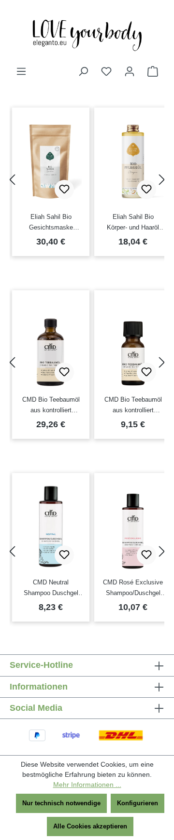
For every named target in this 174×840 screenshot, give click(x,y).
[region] (87, 179)
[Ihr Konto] (129, 71)
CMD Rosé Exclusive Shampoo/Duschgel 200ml (133, 588)
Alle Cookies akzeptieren (90, 826)
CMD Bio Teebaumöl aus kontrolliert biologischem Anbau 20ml (133, 406)
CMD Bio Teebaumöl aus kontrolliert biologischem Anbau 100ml (51, 406)
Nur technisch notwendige (61, 803)
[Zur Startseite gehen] (87, 33)
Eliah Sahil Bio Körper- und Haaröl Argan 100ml (133, 223)
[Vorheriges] (12, 179)
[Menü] (21, 71)
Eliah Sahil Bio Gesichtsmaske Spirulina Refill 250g (51, 223)
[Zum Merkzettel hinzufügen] (64, 189)
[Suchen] (83, 71)
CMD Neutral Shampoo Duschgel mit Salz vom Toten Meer (51, 588)
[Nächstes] (162, 179)
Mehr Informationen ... (87, 784)
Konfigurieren (137, 803)
